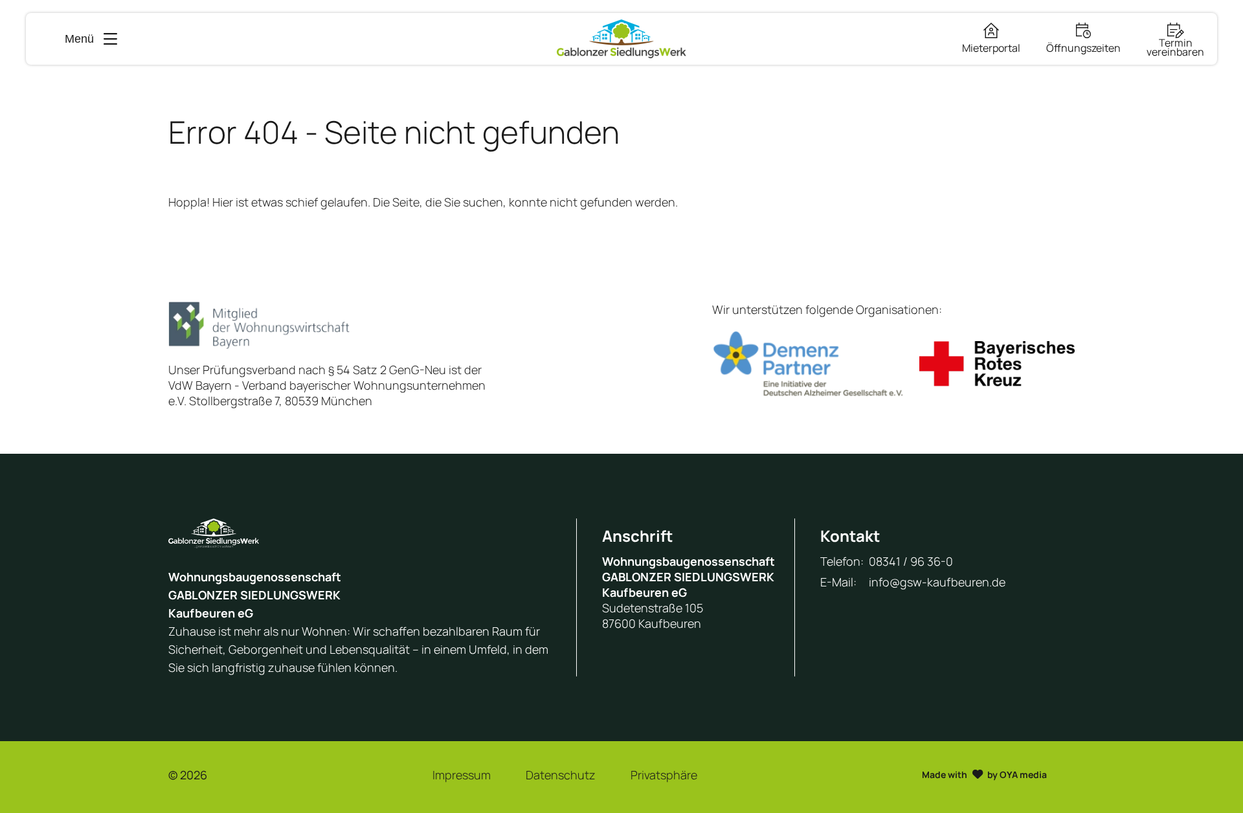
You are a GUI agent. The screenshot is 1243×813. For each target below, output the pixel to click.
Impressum (461, 775)
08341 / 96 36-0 (911, 561)
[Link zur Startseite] (621, 38)
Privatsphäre (664, 775)
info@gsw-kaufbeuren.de (937, 582)
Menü (79, 38)
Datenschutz (561, 775)
